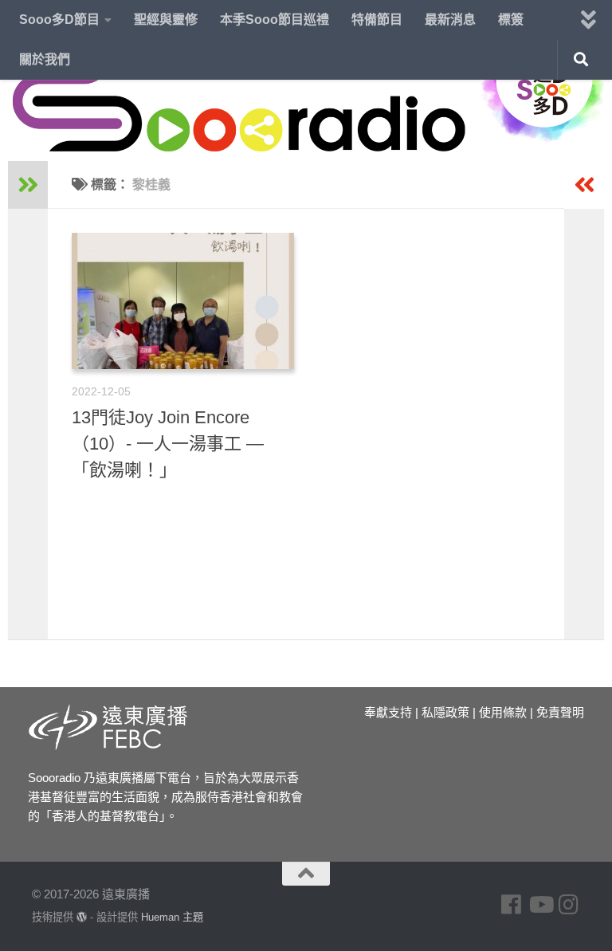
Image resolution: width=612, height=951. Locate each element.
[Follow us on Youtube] (540, 905)
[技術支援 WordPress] (81, 917)
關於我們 (44, 59)
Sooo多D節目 (59, 19)
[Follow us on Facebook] (511, 905)
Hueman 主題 (172, 917)
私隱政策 (445, 712)
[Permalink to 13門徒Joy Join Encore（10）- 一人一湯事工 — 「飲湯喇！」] (183, 301)
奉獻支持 (388, 712)
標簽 (511, 19)
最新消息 (450, 19)
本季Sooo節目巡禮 (274, 19)
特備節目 (376, 19)
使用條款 (503, 712)
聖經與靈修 (166, 19)
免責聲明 (560, 712)
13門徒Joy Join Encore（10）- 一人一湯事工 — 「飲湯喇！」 (168, 443)
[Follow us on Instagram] (569, 905)
